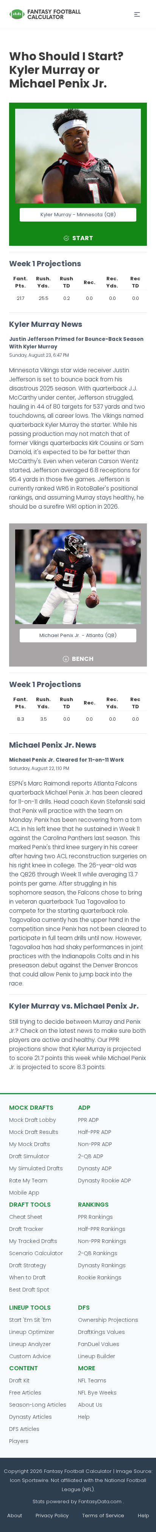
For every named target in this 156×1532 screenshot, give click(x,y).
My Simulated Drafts (36, 1168)
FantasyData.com (100, 1501)
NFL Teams (92, 1380)
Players (18, 1441)
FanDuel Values (98, 1344)
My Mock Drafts (29, 1144)
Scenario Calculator (36, 1253)
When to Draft (27, 1277)
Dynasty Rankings (102, 1265)
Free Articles (25, 1392)
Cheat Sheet (25, 1217)
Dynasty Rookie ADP (104, 1180)
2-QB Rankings (97, 1253)
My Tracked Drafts (33, 1241)
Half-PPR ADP (94, 1132)
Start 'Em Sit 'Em (30, 1320)
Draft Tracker (26, 1229)
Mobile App (24, 1192)
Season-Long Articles (37, 1405)
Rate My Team (28, 1180)
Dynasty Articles (30, 1417)
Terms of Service (103, 1515)
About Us (90, 1405)
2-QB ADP (90, 1156)
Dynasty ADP (95, 1168)
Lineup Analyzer (30, 1344)
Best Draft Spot (29, 1289)
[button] (137, 14)
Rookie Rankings (100, 1277)
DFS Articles (24, 1429)
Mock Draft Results (33, 1132)
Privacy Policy (52, 1515)
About (14, 1515)
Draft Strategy (27, 1265)
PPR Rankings (95, 1217)
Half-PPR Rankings (101, 1229)
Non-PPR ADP (95, 1144)
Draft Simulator (29, 1156)
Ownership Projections (108, 1320)
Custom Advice (30, 1356)
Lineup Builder (96, 1356)
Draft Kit (19, 1380)
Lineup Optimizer (31, 1332)
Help (84, 1417)
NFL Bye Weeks (97, 1392)
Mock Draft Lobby (32, 1120)
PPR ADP (88, 1120)
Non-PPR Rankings (102, 1241)
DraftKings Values (101, 1332)
